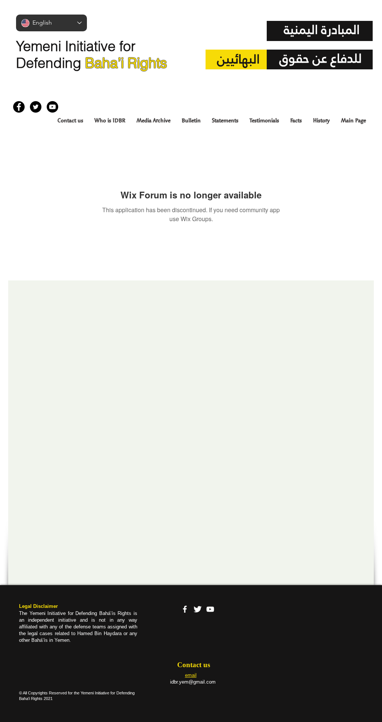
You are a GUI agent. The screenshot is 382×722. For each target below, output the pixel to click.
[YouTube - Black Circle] (52, 107)
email (191, 675)
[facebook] (185, 609)
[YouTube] (210, 609)
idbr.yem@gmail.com (193, 682)
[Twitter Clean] (197, 609)
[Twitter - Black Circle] (35, 107)
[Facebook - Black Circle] (19, 107)
